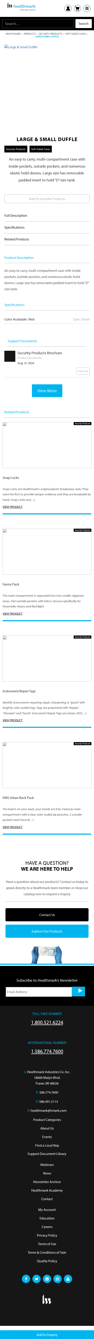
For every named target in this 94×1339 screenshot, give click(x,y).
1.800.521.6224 (47, 1022)
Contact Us (47, 915)
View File (83, 371)
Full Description (15, 215)
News (47, 1173)
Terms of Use (47, 1244)
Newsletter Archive (47, 1182)
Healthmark (13, 33)
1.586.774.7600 (47, 1051)
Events (47, 1137)
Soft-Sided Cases (75, 33)
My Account (47, 1209)
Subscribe (78, 991)
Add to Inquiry (47, 1334)
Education (47, 1218)
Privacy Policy (47, 1235)
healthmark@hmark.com (48, 1110)
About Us (47, 1128)
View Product (13, 507)
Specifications (14, 227)
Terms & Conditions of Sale (47, 1252)
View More (47, 390)
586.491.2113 (48, 1101)
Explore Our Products (47, 931)
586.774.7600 (48, 1092)
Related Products (16, 239)
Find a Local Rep (47, 1145)
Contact (47, 1199)
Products (30, 33)
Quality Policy (47, 1261)
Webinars (47, 1164)
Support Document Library (47, 1153)
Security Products (50, 33)
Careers (47, 1226)
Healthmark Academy (47, 1190)
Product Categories (47, 1119)
